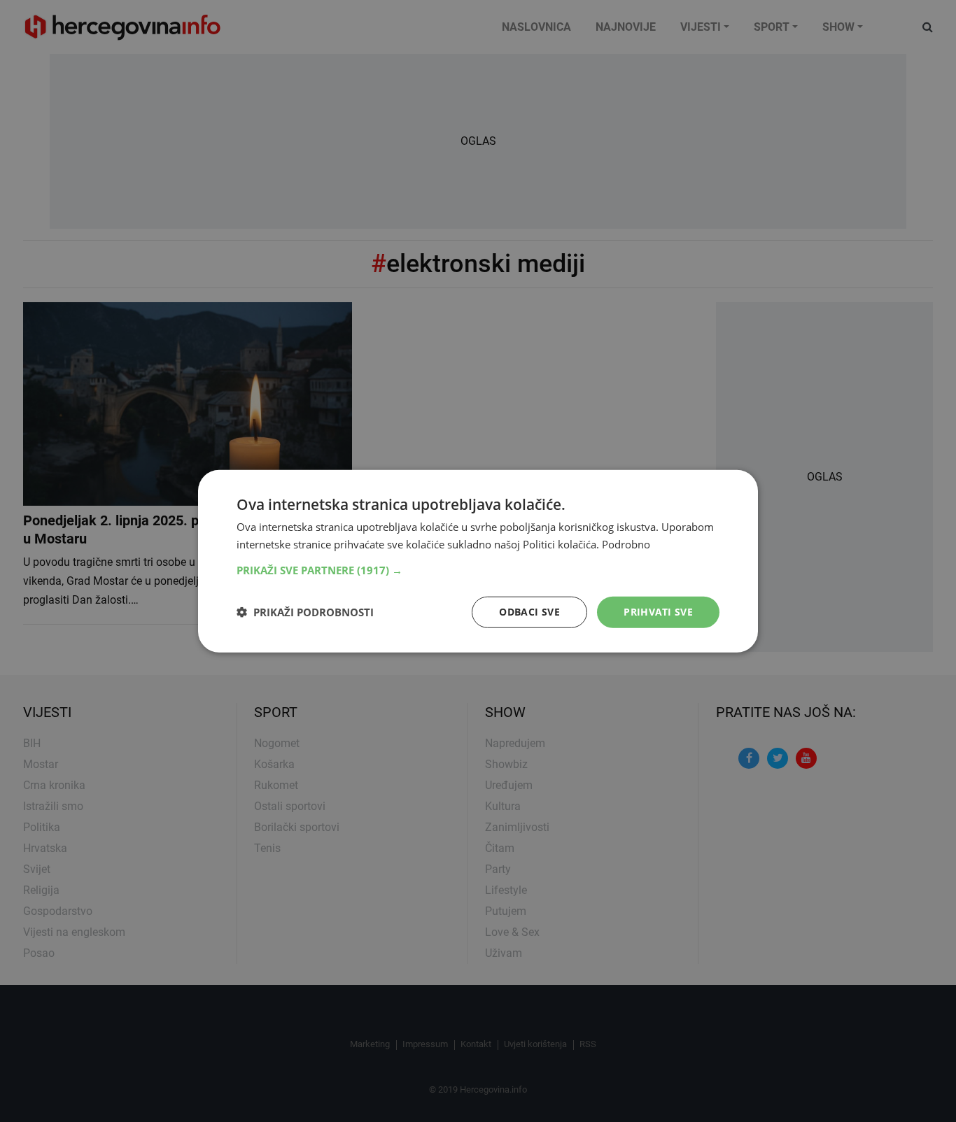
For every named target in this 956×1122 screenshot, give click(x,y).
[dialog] (478, 561)
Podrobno (626, 544)
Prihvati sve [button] (658, 611)
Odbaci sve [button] (529, 611)
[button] (478, 570)
